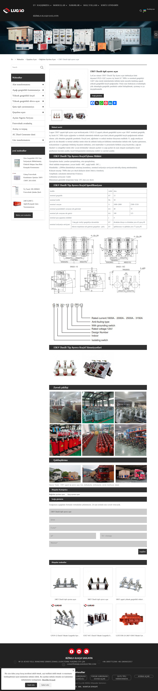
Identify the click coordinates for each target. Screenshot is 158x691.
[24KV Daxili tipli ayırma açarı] (65, 581)
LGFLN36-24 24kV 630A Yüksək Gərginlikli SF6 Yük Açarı (131, 636)
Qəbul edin (45, 685)
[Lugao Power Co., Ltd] (13, 10)
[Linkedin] (79, 651)
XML (80, 686)
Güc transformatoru (21, 140)
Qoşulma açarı (31, 59)
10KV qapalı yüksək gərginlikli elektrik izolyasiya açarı (131, 599)
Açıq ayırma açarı (73, 494)
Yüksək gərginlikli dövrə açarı (26, 101)
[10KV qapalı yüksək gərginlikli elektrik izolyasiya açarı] (130, 581)
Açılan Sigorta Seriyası (22, 118)
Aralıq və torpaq (19, 129)
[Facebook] (72, 651)
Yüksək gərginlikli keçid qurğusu (77, 677)
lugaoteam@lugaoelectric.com (81, 664)
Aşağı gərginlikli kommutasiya (26, 90)
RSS (75, 686)
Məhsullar (20, 59)
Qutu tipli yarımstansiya (23, 106)
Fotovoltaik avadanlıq (22, 123)
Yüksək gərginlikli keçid (23, 95)
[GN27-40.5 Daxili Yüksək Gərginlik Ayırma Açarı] (98, 617)
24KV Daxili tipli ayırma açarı (65, 599)
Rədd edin (31, 685)
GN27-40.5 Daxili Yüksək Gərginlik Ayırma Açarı (98, 636)
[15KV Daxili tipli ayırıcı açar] (57, 115)
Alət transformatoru (21, 84)
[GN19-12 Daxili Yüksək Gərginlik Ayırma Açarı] (65, 617)
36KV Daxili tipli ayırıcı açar (98, 599)
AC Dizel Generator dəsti (23, 134)
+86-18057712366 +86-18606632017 (117, 661)
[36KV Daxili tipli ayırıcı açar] (98, 581)
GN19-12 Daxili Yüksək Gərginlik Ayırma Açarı (66, 636)
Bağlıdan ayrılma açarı (47, 59)
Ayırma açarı (143, 676)
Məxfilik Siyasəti (90, 686)
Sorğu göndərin (97, 96)
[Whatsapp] (86, 651)
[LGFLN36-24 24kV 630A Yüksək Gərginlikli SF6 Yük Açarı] (130, 617)
